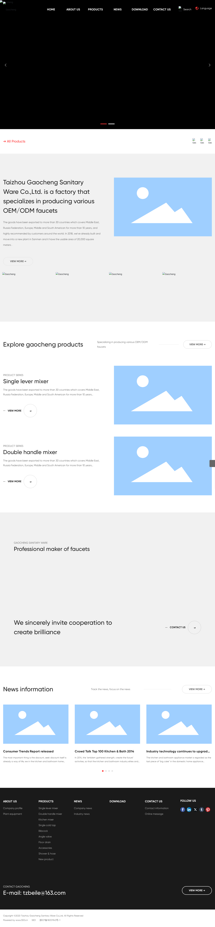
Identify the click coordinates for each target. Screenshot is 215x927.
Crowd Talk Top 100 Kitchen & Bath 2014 (104, 751)
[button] (209, 65)
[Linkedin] (189, 809)
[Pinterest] (208, 809)
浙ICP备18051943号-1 (50, 920)
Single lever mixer (25, 381)
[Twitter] (195, 809)
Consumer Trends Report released (28, 751)
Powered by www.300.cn (15, 920)
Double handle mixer (30, 452)
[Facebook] (182, 809)
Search (187, 9)
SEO (34, 920)
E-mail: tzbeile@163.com (34, 893)
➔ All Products (14, 141)
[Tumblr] (201, 809)
